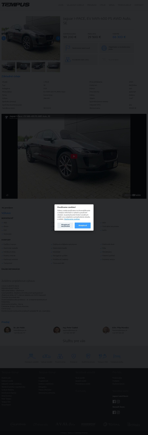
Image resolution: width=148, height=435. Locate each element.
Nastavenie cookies (72, 219)
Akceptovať (83, 225)
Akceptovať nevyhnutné (65, 225)
